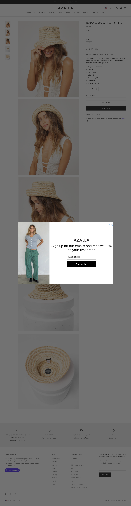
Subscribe (81, 264)
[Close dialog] (111, 224)
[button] (81, 240)
